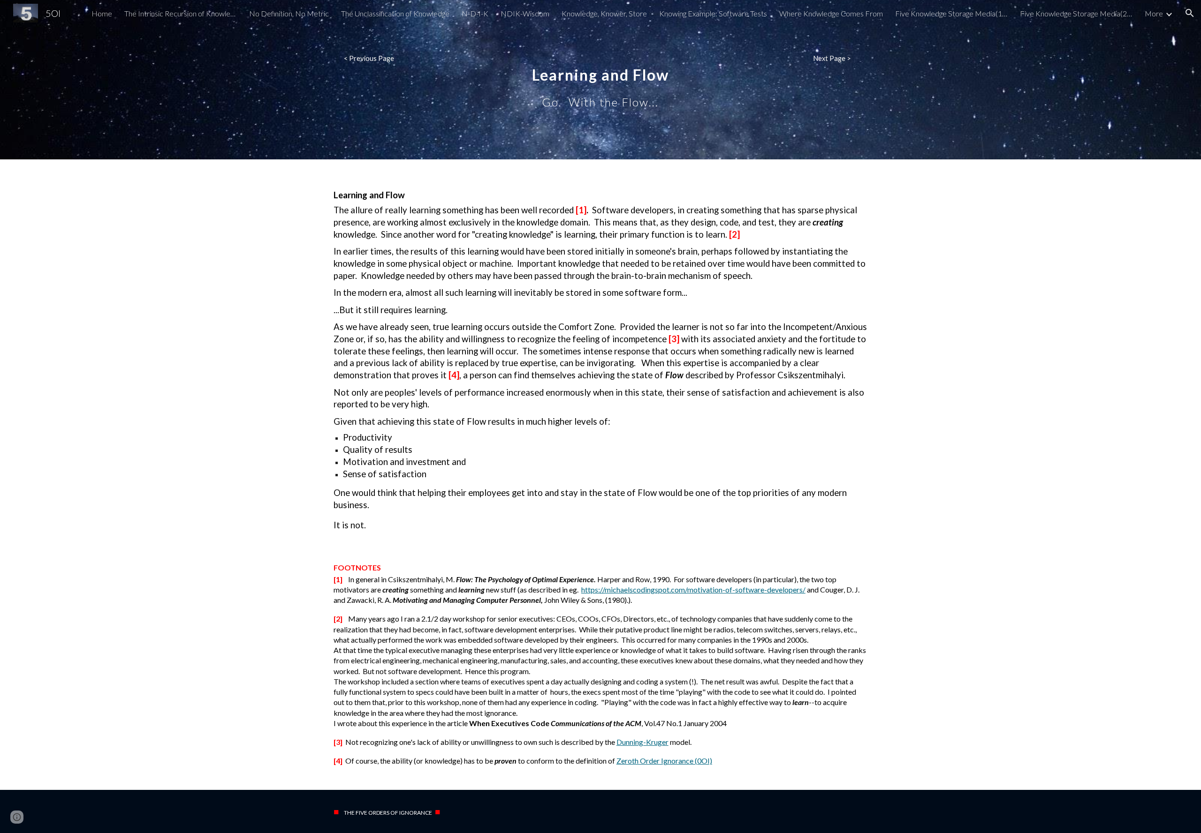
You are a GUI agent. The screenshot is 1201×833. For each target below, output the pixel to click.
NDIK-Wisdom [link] (525, 13)
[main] (600, 80)
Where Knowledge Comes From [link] (831, 13)
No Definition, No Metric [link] (289, 13)
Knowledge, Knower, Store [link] (604, 13)
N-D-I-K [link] (475, 13)
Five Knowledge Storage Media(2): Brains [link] (1076, 13)
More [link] (1154, 13)
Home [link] (101, 13)
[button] (1189, 13)
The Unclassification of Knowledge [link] (395, 13)
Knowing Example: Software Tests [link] (713, 13)
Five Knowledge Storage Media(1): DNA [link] (951, 13)
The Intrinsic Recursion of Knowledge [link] (180, 13)
